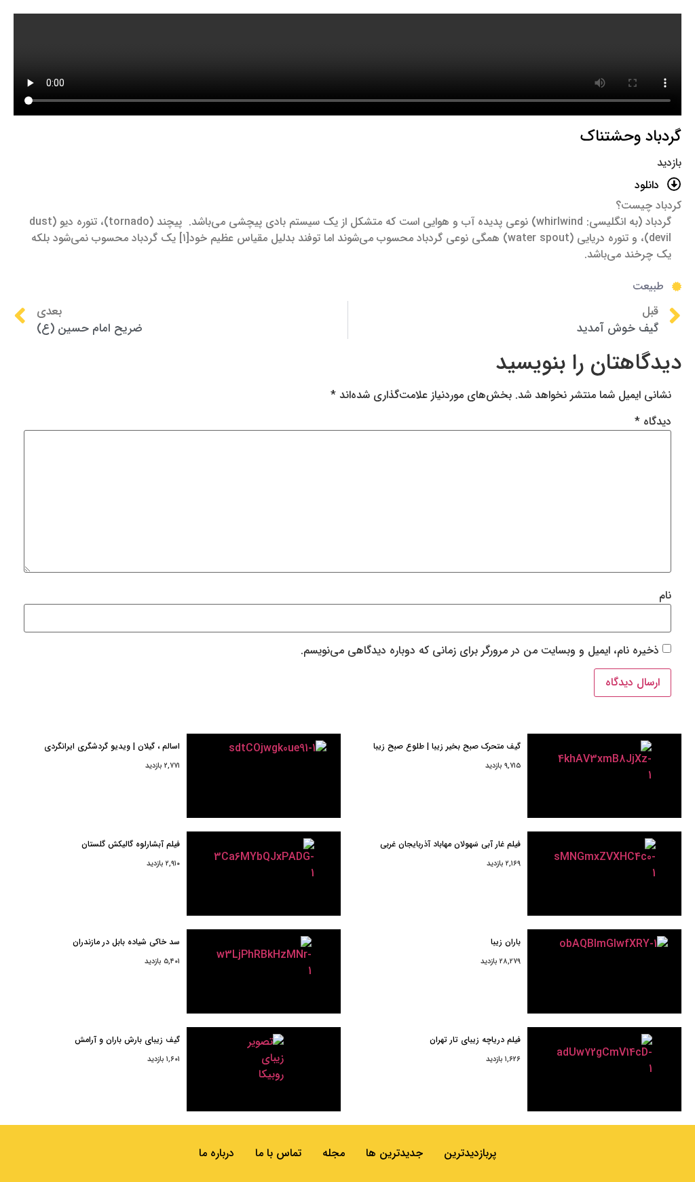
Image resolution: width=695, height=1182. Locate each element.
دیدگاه (653, 421)
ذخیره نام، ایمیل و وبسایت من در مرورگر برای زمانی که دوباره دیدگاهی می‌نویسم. (480, 650)
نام (665, 595)
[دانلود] (674, 184)
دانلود (647, 185)
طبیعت (648, 286)
